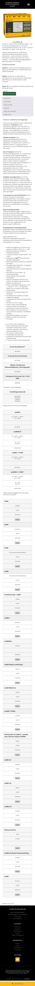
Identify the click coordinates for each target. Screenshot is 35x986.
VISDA (12, 972)
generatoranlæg (7, 224)
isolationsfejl (23, 182)
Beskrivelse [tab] (7, 98)
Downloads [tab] (7, 114)
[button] (28, 4)
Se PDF (17, 510)
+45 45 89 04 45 (18, 984)
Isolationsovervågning (8, 123)
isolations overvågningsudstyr (11, 46)
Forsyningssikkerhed (8, 195)
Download (17, 514)
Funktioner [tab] (7, 101)
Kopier (17, 519)
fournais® (27, 979)
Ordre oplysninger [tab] (9, 111)
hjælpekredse (23, 233)
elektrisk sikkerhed (23, 128)
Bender (26, 188)
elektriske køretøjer (8, 218)
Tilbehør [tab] (6, 108)
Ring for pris (9, 94)
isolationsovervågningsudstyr (22, 59)
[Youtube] (17, 959)
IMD (4, 152)
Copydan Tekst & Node (20, 972)
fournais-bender (25, 242)
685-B (5, 44)
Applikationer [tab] (7, 105)
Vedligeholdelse (16, 177)
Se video (17, 839)
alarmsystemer (7, 206)
